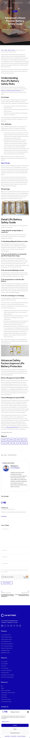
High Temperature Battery (7, 643)
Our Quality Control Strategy (7, 674)
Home (2, 50)
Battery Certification (5, 690)
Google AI (18, 439)
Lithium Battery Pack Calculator (8, 692)
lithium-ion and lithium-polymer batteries (10, 90)
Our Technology (4, 668)
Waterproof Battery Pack (6, 648)
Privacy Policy (14, 736)
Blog (6, 50)
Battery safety (11, 50)
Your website (5, 563)
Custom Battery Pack (6, 634)
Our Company (4, 661)
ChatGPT (4, 439)
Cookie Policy (7, 736)
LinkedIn (17, 443)
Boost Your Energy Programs (7, 677)
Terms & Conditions (21, 736)
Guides (2, 688)
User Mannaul (4, 694)
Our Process (3, 666)
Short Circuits (5, 163)
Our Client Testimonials (6, 670)
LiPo (5, 455)
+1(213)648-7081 (5, 3)
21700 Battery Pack (5, 650)
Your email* (4, 556)
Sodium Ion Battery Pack (6, 639)
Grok (25, 439)
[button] (28, 712)
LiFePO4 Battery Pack (6, 641)
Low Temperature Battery (7, 646)
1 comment (25, 29)
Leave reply (4, 516)
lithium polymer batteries (12, 427)
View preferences (15, 733)
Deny (15, 729)
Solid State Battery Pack (6, 637)
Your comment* (5, 528)
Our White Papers (5, 672)
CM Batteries (4, 507)
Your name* (4, 550)
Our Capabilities (4, 663)
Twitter (10, 443)
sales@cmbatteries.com (18, 2)
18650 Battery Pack (5, 652)
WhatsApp (24, 443)
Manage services (5, 721)
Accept (15, 725)
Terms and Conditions (6, 699)
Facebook (4, 443)
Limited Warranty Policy (6, 701)
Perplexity (11, 439)
